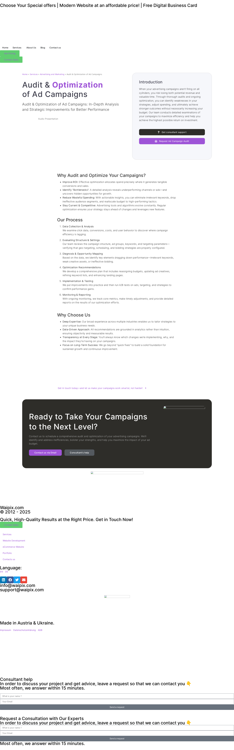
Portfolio (7, 553)
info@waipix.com (17, 585)
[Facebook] (10, 579)
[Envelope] (23, 579)
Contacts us (9, 559)
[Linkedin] (3, 579)
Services (34, 74)
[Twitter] (17, 579)
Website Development (14, 540)
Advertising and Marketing (52, 74)
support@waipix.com (22, 589)
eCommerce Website (13, 546)
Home (24, 74)
